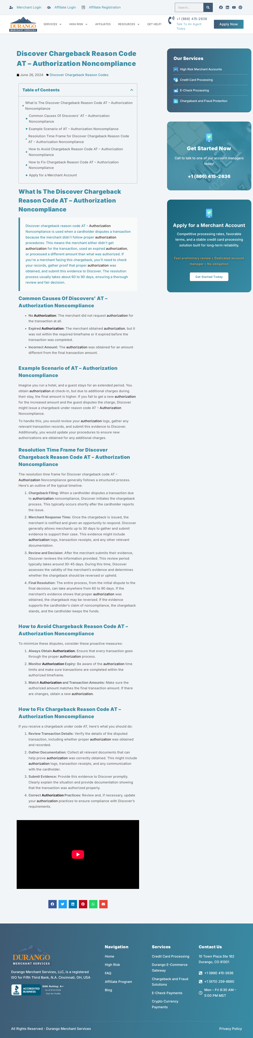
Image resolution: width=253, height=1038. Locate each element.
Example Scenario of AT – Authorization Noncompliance (74, 129)
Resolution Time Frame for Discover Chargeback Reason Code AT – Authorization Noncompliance (78, 139)
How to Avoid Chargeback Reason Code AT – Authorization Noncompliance (76, 152)
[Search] (208, 7)
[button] (131, 90)
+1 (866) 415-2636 (192, 19)
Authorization (100, 226)
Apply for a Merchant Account (53, 175)
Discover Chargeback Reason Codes (79, 75)
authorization (105, 237)
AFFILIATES (103, 24)
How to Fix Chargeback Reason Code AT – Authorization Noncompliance (74, 165)
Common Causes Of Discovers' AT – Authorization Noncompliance (69, 118)
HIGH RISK (76, 24)
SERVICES (50, 24)
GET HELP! (154, 24)
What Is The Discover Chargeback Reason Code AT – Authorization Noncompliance (79, 105)
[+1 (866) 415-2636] (171, 20)
